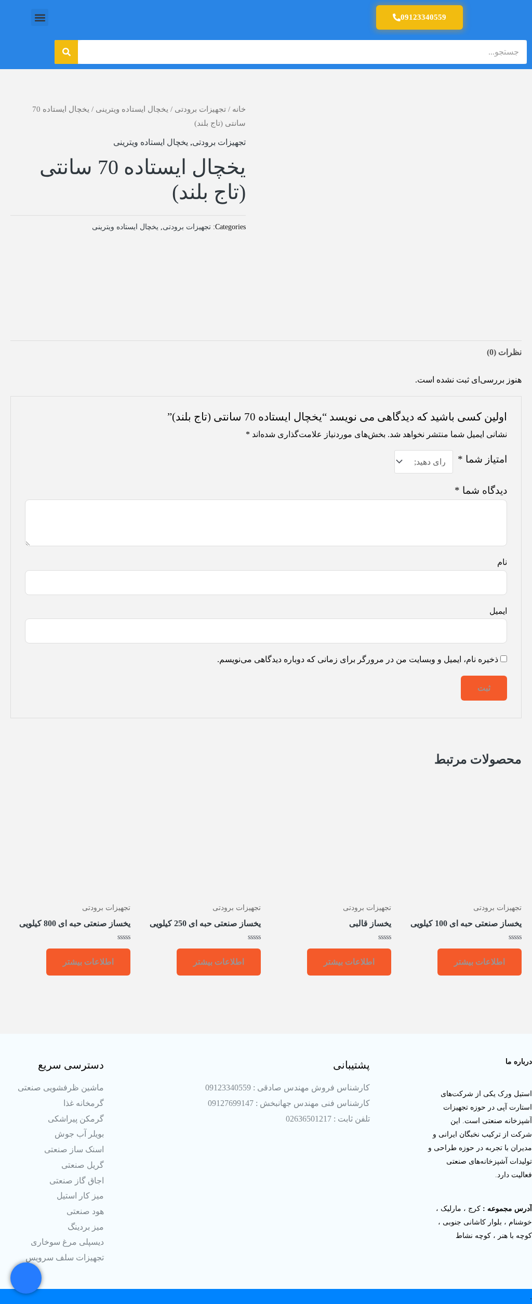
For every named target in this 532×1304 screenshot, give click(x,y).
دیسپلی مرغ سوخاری (67, 1241)
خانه (239, 109)
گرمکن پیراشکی (76, 1118)
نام (502, 562)
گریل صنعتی (82, 1165)
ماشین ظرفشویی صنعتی (61, 1087)
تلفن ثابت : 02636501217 (328, 1118)
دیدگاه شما (481, 490)
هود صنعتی (85, 1211)
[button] (39, 17)
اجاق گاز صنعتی (76, 1180)
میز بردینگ (86, 1226)
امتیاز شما (482, 459)
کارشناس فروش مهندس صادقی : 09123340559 (287, 1087)
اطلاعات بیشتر (479, 961)
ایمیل (498, 611)
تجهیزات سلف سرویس (64, 1257)
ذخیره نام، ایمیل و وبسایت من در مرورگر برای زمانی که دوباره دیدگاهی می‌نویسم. (357, 659)
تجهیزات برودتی (200, 109)
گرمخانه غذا (83, 1103)
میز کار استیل (80, 1195)
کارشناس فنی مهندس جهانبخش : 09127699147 (289, 1103)
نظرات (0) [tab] (504, 352)
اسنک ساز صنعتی (74, 1149)
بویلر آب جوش (79, 1133)
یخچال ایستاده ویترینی (132, 109)
